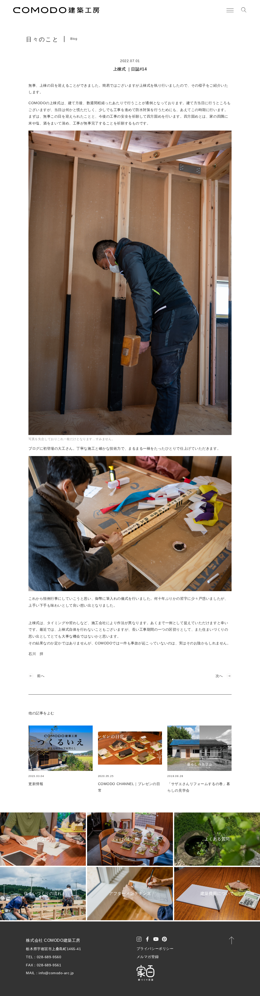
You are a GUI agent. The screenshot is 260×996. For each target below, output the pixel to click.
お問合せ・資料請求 (226, 984)
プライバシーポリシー (155, 949)
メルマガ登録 (148, 957)
